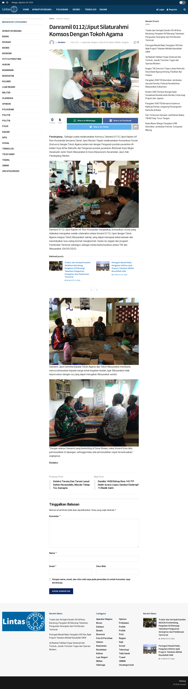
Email (53, 566)
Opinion (6, 104)
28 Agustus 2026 (73, 280)
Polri (5, 126)
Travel (6, 160)
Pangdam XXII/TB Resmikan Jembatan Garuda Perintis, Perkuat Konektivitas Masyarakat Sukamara (163, 83)
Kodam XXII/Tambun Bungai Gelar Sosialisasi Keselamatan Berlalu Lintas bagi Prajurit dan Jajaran (165, 95)
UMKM (5, 165)
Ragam (103, 9)
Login (161, 9)
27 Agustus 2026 (120, 275)
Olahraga (7, 98)
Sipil (4, 137)
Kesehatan (8, 76)
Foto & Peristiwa (106, 42)
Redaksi (61, 42)
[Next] (96, 290)
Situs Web (101, 566)
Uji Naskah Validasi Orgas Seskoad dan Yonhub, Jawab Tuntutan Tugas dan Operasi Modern (163, 60)
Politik (6, 115)
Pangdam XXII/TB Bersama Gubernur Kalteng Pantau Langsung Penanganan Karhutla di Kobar (163, 106)
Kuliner (6, 81)
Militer (118, 42)
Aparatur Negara (41, 9)
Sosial (5, 143)
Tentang (182, 681)
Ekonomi (7, 53)
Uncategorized (10, 171)
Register (172, 9)
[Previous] (91, 290)
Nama (53, 553)
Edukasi (6, 42)
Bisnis (5, 36)
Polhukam (62, 9)
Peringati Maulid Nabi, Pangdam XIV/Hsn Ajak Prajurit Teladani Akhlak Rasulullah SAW (123, 266)
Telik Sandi (8, 154)
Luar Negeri (8, 87)
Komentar (55, 516)
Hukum (6, 64)
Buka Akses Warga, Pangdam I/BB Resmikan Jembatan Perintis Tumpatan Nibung (163, 126)
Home (26, 9)
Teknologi (90, 9)
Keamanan (8, 70)
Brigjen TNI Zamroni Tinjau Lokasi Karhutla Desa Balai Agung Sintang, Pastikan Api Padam (164, 71)
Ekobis (76, 9)
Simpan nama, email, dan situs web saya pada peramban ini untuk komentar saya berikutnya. (91, 581)
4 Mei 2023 (74, 42)
